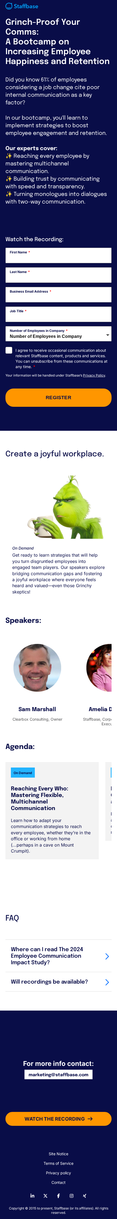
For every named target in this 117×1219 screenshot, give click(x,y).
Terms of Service (58, 1163)
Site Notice (58, 1153)
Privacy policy (58, 1173)
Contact (58, 1182)
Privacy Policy (94, 375)
